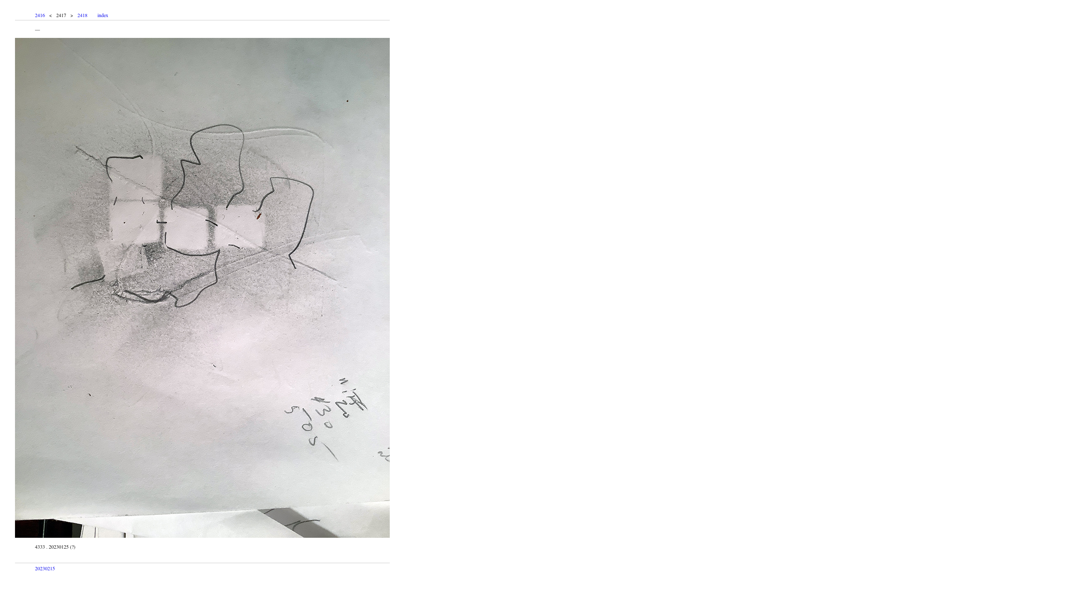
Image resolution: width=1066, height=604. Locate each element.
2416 (40, 15)
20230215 (45, 568)
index (102, 15)
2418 (82, 15)
